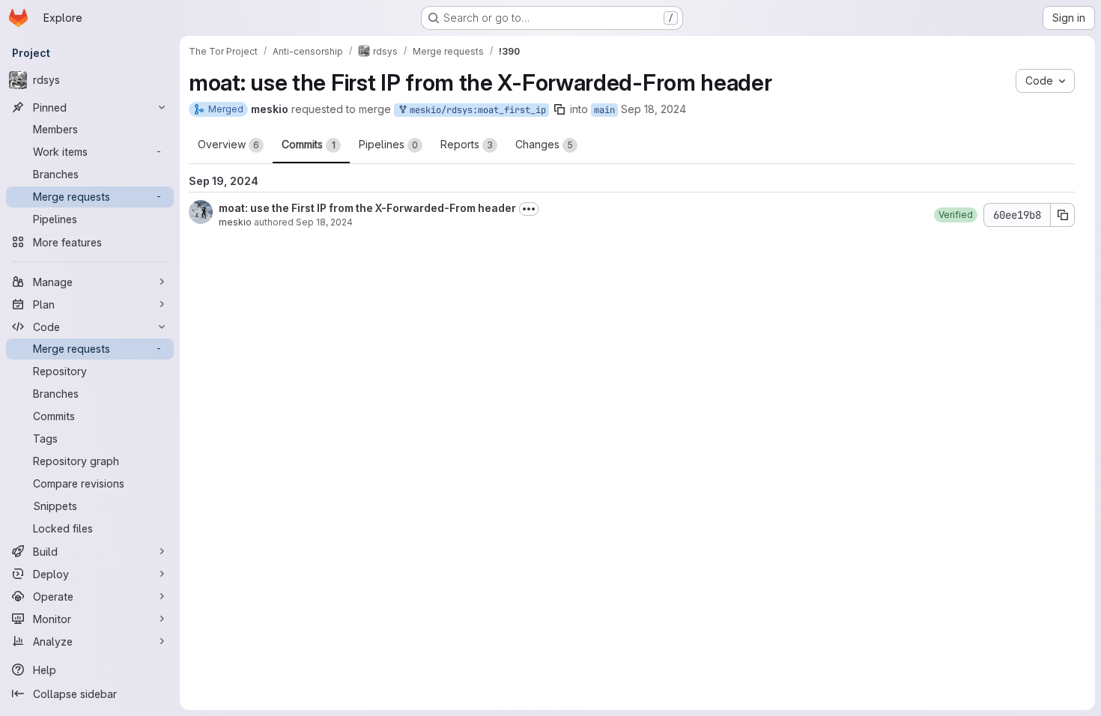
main (604, 110)
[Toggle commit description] (529, 209)
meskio (235, 222)
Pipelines (388, 144)
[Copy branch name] (559, 109)
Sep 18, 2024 (653, 109)
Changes (544, 144)
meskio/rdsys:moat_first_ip (475, 110)
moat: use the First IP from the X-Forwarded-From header (367, 207)
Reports (466, 144)
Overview (228, 144)
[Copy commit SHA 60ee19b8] (1063, 215)
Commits (309, 144)
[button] (955, 214)
